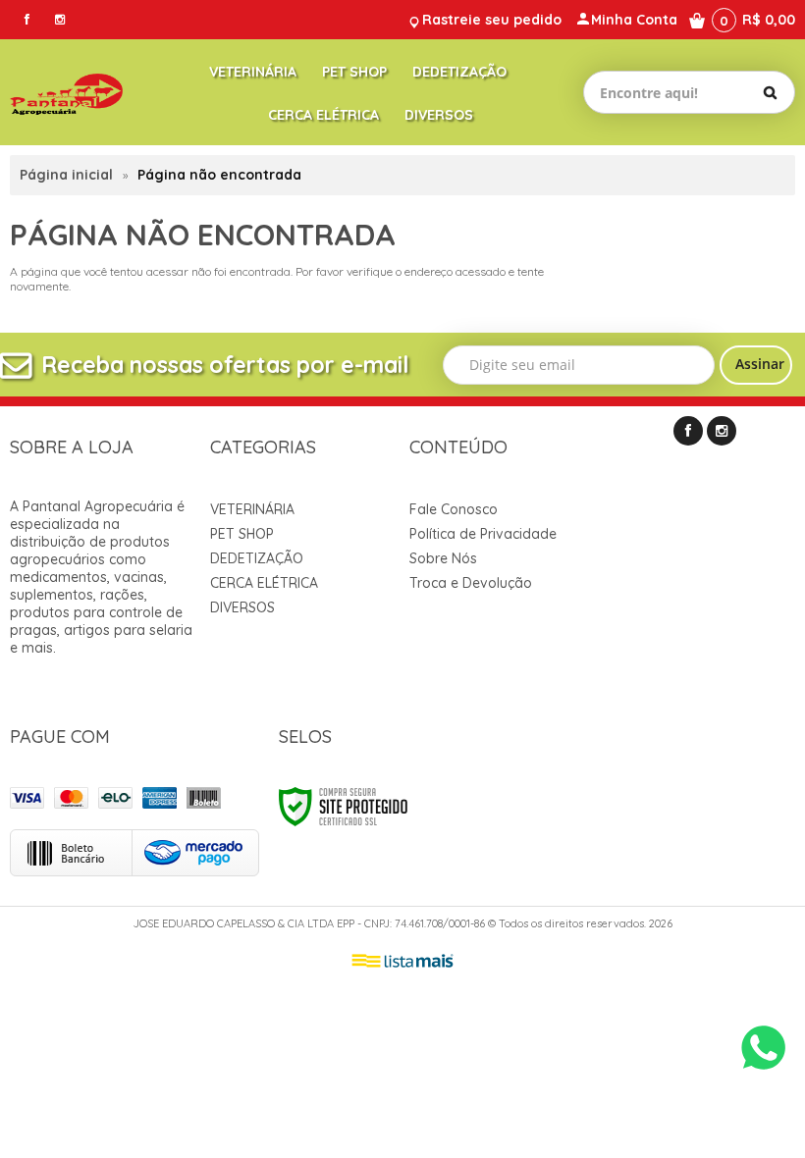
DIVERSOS (242, 607)
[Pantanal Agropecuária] (66, 92)
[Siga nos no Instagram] (60, 19)
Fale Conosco (453, 509)
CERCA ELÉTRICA (264, 583)
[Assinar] (756, 365)
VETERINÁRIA (252, 509)
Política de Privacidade (483, 534)
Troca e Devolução (470, 583)
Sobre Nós (443, 558)
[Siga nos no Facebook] (26, 19)
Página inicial (66, 175)
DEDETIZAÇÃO (256, 558)
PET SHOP (242, 534)
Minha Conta (634, 19)
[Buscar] (770, 92)
